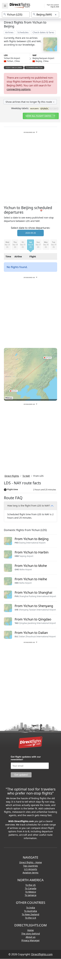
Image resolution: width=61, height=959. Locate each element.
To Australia (30, 911)
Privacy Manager (30, 940)
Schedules (23, 32)
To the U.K (30, 917)
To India (30, 907)
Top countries (30, 865)
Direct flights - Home (30, 862)
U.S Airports (30, 869)
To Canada (30, 888)
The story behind (30, 933)
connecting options (19, 89)
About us (30, 936)
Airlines (9, 32)
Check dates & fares (43, 32)
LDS (6, 55)
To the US (30, 885)
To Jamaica (30, 895)
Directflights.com (42, 954)
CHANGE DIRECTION (35, 68)
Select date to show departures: (30, 228)
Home (30, 930)
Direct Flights (12, 475)
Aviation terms (30, 872)
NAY (34, 55)
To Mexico (30, 891)
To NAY (26, 475)
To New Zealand (30, 914)
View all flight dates (39, 115)
